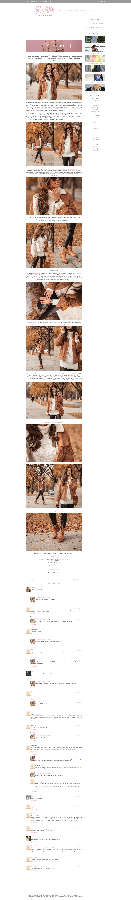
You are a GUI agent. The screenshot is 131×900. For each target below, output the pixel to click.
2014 (94, 144)
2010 (94, 153)
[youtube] (102, 23)
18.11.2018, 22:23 (77, 660)
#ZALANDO (65, 575)
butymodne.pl (34, 845)
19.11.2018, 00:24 (78, 692)
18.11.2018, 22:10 (78, 672)
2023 (95, 98)
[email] (101, 1)
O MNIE (38, 1)
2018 (94, 109)
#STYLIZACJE (59, 575)
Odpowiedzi (34, 595)
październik (94, 115)
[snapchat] (96, 23)
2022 (94, 100)
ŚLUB (88, 10)
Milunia (33, 649)
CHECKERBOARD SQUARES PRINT (95, 63)
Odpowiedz (34, 591)
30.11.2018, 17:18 (78, 866)
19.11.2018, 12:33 (77, 702)
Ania (32, 671)
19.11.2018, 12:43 (78, 796)
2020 (94, 105)
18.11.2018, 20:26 (78, 588)
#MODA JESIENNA (52, 575)
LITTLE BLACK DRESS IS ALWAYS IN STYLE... (94, 92)
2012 (94, 148)
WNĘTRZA (83, 10)
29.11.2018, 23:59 (78, 858)
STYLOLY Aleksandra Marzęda (42, 597)
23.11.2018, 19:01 (78, 846)
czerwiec (95, 124)
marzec (95, 130)
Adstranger (34, 796)
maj (95, 126)
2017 (94, 137)
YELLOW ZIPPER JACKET (94, 73)
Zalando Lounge (37, 110)
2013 (94, 146)
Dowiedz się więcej (91, 896)
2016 (94, 139)
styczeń (95, 135)
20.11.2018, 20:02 (78, 837)
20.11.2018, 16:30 (78, 827)
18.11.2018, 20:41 (78, 608)
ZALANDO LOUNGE (65, 559)
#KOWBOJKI (42, 575)
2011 (94, 150)
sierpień (95, 120)
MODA (59, 10)
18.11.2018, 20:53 (77, 639)
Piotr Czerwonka (55, 556)
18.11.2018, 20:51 (77, 619)
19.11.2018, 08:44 (78, 712)
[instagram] (99, 1)
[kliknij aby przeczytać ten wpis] (95, 39)
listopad (95, 113)
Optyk (32, 805)
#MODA (47, 575)
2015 (94, 142)
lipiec (95, 122)
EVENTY (93, 10)
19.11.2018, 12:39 (77, 757)
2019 (94, 107)
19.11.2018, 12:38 (77, 735)
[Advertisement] (54, 28)
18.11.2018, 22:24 (77, 682)
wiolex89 (33, 827)
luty (95, 132)
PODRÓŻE (76, 10)
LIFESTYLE (70, 10)
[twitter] (99, 23)
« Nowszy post (31, 579)
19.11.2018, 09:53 (78, 725)
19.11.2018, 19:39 (78, 814)
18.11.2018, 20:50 (77, 598)
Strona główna (30, 1)
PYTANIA (50, 1)
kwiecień (95, 128)
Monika (33, 837)
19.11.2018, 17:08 (77, 773)
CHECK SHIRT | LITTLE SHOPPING (95, 82)
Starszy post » (76, 579)
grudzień (94, 111)
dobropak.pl (34, 866)
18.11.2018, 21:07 (78, 650)
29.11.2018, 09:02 (77, 780)
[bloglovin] (93, 23)
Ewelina (33, 813)
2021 (94, 103)
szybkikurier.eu (34, 857)
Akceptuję (100, 896)
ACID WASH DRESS (95, 44)
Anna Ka (33, 587)
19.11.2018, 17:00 (77, 765)
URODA (64, 10)
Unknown (33, 691)
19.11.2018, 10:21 (78, 746)
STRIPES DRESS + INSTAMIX (95, 53)
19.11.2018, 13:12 (78, 805)
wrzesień (95, 117)
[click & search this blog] (104, 1)
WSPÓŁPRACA (43, 1)
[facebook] (97, 1)
